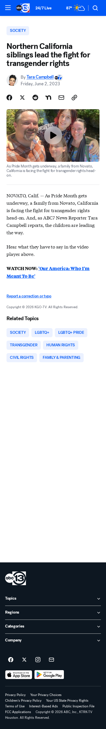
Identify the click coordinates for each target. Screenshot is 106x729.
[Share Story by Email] (61, 97)
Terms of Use (15, 706)
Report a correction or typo (29, 296)
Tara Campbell (40, 77)
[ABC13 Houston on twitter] (24, 660)
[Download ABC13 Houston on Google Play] (49, 674)
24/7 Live (43, 8)
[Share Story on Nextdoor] (48, 97)
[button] (8, 7)
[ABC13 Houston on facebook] (10, 660)
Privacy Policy (15, 695)
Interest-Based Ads (43, 706)
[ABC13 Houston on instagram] (38, 660)
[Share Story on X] (22, 97)
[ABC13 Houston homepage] (23, 8)
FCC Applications (18, 712)
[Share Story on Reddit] (35, 97)
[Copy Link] (74, 97)
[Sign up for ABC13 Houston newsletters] (51, 660)
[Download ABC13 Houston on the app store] (18, 674)
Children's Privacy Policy (23, 700)
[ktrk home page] (15, 578)
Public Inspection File (78, 706)
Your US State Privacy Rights (67, 700)
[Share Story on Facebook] (9, 97)
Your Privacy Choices (46, 695)
